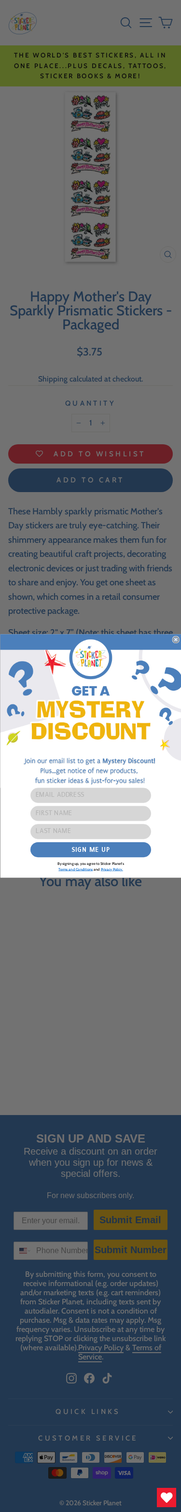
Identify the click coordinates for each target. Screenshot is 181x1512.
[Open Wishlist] (166, 1497)
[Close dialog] (176, 639)
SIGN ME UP (90, 850)
